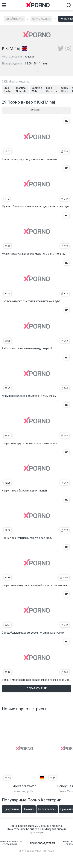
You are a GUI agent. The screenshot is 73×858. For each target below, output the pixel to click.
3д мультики (11, 809)
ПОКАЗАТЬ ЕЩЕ (37, 688)
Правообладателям (42, 843)
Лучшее (35, 110)
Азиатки (29, 809)
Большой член (47, 809)
